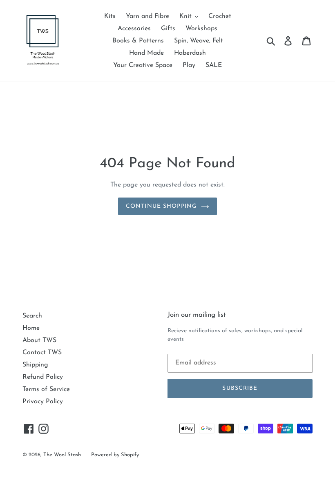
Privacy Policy (42, 401)
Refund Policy (42, 377)
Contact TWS (42, 352)
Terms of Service (46, 389)
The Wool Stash (62, 455)
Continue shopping (161, 206)
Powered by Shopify (115, 455)
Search (32, 316)
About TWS (39, 340)
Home (31, 328)
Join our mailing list (197, 314)
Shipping (35, 365)
